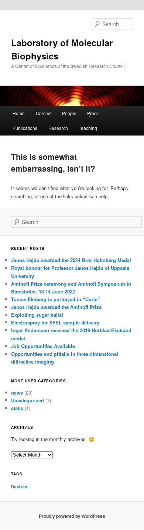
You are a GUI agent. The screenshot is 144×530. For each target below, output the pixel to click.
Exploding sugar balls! (37, 314)
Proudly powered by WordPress (72, 516)
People (69, 113)
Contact (43, 113)
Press (93, 113)
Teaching (88, 128)
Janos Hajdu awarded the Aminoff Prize (56, 306)
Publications (25, 128)
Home (19, 113)
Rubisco (19, 486)
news (17, 392)
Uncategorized (27, 400)
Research (58, 128)
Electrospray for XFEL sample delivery (55, 322)
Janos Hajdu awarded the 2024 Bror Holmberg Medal (71, 260)
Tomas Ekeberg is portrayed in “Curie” (55, 299)
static (17, 408)
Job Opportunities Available (43, 346)
